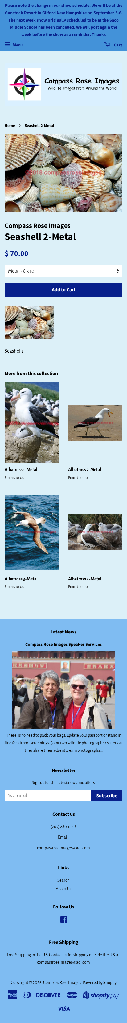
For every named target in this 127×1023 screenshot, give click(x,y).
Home (10, 125)
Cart (117, 45)
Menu (17, 45)
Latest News (63, 632)
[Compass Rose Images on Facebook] (63, 921)
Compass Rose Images (62, 982)
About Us (63, 889)
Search (63, 880)
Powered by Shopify (100, 982)
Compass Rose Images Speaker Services (63, 644)
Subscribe (106, 795)
